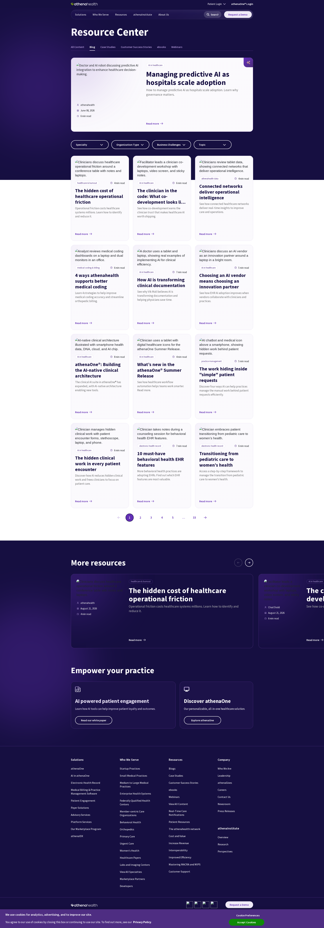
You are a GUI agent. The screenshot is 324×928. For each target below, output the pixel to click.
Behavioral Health (130, 822)
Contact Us (224, 797)
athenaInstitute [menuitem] (142, 14)
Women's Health (129, 850)
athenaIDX (77, 836)
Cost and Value (177, 836)
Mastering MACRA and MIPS (184, 864)
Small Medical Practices (133, 775)
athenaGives (225, 782)
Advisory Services (80, 814)
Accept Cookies (246, 922)
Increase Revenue (179, 843)
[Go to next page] (205, 518)
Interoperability (178, 850)
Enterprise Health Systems (135, 793)
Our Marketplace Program (86, 829)
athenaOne (77, 768)
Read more (152, 123)
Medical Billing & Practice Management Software (85, 791)
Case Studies (176, 775)
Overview (223, 837)
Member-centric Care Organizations (132, 813)
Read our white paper (93, 720)
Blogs (172, 768)
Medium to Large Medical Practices (134, 784)
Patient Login (215, 4)
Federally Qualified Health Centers (135, 802)
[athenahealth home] (84, 3)
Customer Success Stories (183, 782)
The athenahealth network (184, 829)
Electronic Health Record (85, 782)
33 (194, 517)
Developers (126, 886)
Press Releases (226, 811)
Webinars (174, 797)
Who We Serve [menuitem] (101, 14)
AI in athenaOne (80, 775)
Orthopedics (127, 829)
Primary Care (127, 836)
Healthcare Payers (130, 857)
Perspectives (225, 851)
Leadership (224, 775)
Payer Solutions (80, 807)
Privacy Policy (142, 922)
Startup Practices (130, 768)
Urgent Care (127, 843)
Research (223, 844)
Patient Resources (179, 822)
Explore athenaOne (202, 720)
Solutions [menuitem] (80, 14)
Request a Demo (238, 14)
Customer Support (179, 871)
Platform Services (81, 822)
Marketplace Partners (132, 879)
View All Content (178, 804)
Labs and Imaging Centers (135, 864)
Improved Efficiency (180, 857)
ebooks (173, 789)
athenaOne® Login (242, 4)
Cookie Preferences (248, 915)
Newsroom (224, 804)
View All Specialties (131, 871)
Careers (222, 789)
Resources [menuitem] (121, 14)
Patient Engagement (83, 800)
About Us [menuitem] (163, 14)
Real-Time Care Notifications (178, 812)
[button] (212, 14)
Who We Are (224, 768)
